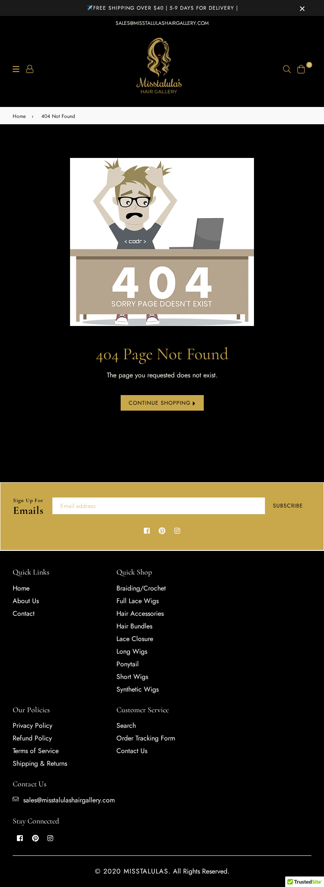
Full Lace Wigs (137, 601)
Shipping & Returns (40, 763)
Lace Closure (134, 639)
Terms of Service (36, 751)
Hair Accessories (140, 613)
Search (126, 725)
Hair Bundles (134, 626)
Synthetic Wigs (137, 689)
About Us (26, 601)
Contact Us (131, 751)
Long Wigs (131, 651)
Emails (28, 507)
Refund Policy (32, 738)
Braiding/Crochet (141, 588)
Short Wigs (132, 676)
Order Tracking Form (145, 738)
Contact (24, 613)
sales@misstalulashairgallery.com (162, 23)
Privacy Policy (32, 725)
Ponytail (127, 664)
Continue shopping (161, 403)
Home (19, 116)
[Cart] (301, 68)
